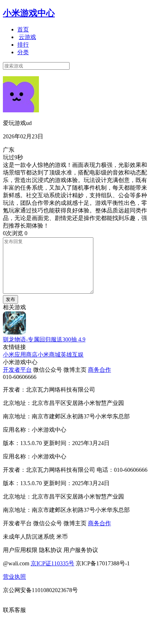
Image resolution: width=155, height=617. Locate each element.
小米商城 (49, 354)
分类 (23, 52)
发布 (10, 299)
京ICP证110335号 (52, 563)
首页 (23, 29)
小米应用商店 (20, 354)
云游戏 (27, 37)
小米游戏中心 (29, 13)
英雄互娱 (72, 354)
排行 (23, 45)
